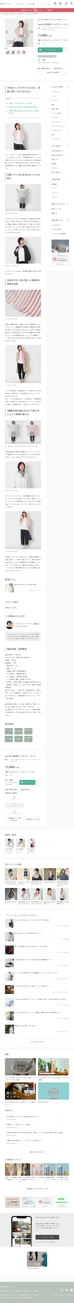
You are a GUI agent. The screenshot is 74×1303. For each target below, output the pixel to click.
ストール (28, 13)
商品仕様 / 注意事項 (53, 72)
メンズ (54, 96)
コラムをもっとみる (37, 1042)
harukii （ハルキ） (11, 607)
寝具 (53, 104)
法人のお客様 (25, 1291)
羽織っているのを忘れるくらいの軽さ (21, 103)
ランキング (55, 193)
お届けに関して (58, 68)
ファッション (12, 13)
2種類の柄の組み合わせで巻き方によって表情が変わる (24, 112)
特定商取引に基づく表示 (6, 1297)
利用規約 (2, 1295)
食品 (53, 134)
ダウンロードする (47, 1237)
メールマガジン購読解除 (59, 233)
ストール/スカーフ (20, 13)
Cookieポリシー (39, 1295)
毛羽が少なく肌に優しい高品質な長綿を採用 (23, 107)
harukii (6, 13)
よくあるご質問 (31, 4)
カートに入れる (50, 50)
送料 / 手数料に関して (44, 68)
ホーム (2, 13)
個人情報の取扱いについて (26, 1295)
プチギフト (55, 168)
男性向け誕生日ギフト (58, 155)
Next (31, 32)
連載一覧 (54, 213)
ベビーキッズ (55, 139)
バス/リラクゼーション (58, 126)
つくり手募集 (34, 1291)
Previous (6, 32)
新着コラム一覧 (56, 209)
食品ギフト (55, 159)
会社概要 (16, 1297)
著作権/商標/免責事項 (27, 1297)
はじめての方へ (20, 4)
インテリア (55, 100)
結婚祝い (54, 163)
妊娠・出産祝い (56, 172)
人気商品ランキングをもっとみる (37, 1189)
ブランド (54, 197)
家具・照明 (55, 109)
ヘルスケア (55, 117)
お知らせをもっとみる (37, 1152)
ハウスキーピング (57, 130)
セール (54, 188)
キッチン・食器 (56, 113)
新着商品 (54, 184)
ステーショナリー (57, 122)
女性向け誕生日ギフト (58, 151)
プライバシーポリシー (11, 1295)
